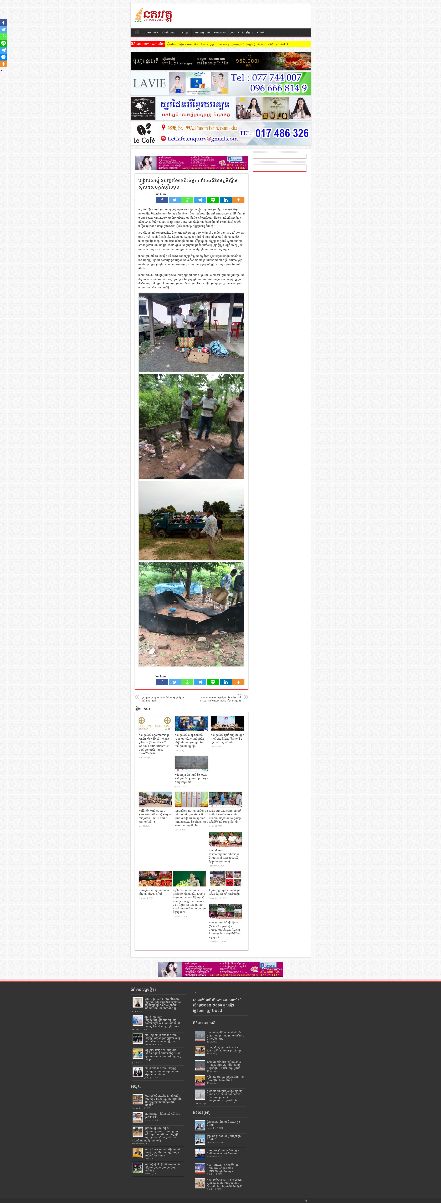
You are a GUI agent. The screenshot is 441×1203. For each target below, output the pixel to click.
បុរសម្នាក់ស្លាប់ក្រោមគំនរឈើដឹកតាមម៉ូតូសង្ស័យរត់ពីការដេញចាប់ (163, 697)
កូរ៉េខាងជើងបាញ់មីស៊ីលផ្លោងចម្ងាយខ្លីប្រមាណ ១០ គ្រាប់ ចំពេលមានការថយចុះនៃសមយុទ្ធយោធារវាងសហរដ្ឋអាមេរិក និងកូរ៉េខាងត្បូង (225, 1096)
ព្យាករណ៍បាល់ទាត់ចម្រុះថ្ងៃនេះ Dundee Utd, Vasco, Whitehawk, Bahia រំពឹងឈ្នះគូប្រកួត (221, 697)
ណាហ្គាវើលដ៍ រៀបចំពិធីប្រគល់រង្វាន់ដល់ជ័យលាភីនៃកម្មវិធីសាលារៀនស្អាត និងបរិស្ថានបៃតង (227, 739)
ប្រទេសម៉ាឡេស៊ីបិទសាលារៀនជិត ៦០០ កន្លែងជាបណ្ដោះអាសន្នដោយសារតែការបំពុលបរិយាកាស (225, 1035)
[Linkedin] (226, 200)
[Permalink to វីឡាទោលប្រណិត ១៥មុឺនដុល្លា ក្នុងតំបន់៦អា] (200, 1125)
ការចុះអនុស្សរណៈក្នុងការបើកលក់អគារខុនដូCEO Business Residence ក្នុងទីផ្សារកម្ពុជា (223, 1167)
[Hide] (1, 70)
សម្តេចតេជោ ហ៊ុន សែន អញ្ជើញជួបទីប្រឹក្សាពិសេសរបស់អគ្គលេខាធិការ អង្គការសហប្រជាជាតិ (162, 1071)
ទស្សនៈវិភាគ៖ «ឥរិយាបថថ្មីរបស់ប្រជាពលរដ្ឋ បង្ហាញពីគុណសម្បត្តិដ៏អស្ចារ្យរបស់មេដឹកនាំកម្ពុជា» (163, 1152)
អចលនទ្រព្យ (220, 32)
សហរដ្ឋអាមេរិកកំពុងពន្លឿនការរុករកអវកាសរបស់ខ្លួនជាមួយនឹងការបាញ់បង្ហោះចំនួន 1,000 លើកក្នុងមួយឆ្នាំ (224, 1065)
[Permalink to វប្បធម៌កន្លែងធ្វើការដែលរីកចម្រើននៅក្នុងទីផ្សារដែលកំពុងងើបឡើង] (225, 878)
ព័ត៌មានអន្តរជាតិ (201, 32)
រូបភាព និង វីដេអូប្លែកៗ (241, 32)
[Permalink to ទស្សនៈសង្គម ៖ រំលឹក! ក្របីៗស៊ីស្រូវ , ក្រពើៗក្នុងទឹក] (137, 1117)
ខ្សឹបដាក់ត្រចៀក (170, 32)
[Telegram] (200, 200)
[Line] (213, 200)
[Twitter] (175, 200)
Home (137, 32)
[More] (238, 200)
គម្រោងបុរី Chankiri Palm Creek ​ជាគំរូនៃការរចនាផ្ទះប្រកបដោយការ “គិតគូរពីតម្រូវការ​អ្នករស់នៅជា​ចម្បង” (224, 1182)
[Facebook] (162, 200)
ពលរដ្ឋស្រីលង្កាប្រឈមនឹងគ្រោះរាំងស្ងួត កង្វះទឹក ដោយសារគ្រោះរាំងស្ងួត (224, 1049)
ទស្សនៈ (186, 32)
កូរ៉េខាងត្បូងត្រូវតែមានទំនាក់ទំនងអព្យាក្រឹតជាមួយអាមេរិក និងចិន (225, 1078)
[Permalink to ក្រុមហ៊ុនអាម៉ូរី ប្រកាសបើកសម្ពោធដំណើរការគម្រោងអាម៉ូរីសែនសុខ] (200, 1154)
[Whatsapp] (187, 200)
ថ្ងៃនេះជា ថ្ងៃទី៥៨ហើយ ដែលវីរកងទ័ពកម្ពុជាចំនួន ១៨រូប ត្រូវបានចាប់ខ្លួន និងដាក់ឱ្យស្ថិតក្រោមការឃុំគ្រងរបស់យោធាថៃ (163, 1100)
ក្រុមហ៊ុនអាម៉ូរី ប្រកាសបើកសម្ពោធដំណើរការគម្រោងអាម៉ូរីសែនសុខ (223, 1152)
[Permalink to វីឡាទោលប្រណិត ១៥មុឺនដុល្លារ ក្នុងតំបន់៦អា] (200, 1139)
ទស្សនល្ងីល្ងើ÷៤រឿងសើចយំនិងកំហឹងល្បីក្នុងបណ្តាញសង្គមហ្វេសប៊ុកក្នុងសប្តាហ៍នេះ (162, 1167)
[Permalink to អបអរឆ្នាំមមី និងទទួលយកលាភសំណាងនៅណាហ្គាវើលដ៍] (155, 878)
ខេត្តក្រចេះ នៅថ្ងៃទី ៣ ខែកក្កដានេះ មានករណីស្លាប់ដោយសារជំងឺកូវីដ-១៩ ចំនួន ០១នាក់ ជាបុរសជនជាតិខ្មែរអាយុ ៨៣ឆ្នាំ (163, 1055)
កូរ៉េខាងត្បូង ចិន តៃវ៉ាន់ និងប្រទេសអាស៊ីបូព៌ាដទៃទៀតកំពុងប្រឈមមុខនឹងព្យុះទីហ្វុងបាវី (191, 778)
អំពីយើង (261, 32)
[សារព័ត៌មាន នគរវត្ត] (154, 20)
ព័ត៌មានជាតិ (150, 32)
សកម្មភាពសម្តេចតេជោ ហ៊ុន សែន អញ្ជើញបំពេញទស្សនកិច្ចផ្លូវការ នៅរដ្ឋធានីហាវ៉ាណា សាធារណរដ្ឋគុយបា (162, 1038)
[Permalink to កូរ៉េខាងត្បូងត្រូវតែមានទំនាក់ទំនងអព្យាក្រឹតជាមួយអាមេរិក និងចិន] (200, 1080)
